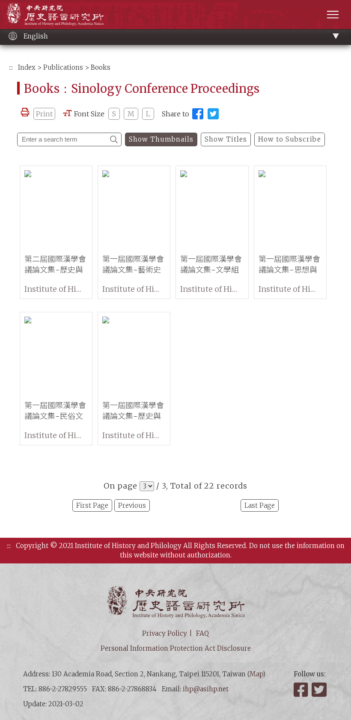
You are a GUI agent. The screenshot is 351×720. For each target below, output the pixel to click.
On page (120, 486)
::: (11, 67)
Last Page (259, 505)
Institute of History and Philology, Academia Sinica (55, 14)
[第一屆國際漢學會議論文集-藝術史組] (134, 207)
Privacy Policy (164, 633)
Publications (63, 67)
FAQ (202, 633)
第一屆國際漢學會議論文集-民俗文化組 (55, 416)
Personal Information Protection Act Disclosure (176, 648)
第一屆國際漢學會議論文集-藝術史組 (133, 269)
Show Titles (226, 139)
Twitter (320, 689)
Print (44, 114)
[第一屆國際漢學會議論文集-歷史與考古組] (134, 354)
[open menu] (332, 14)
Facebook (302, 689)
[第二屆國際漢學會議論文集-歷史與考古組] (56, 207)
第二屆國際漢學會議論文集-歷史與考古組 (55, 269)
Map (256, 674)
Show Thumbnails (161, 139)
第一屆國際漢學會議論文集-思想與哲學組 (289, 269)
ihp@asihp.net (206, 689)
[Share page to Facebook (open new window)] (197, 113)
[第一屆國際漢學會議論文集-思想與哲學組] (290, 207)
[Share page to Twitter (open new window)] (213, 113)
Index (27, 67)
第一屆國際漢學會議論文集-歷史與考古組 (133, 416)
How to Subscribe (289, 139)
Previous (132, 505)
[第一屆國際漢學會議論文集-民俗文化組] (56, 354)
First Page (92, 505)
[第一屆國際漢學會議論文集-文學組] (212, 207)
